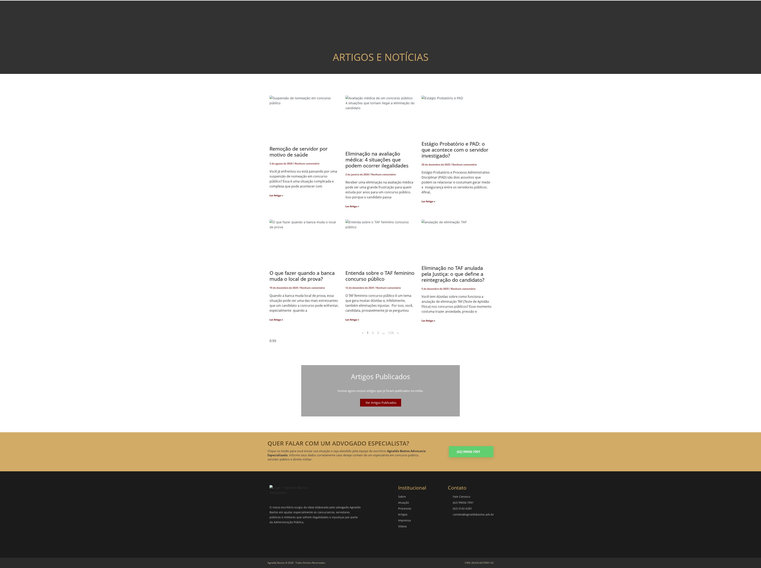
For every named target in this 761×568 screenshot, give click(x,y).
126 (391, 333)
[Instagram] (286, 537)
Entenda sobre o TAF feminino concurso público (379, 275)
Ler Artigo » (276, 195)
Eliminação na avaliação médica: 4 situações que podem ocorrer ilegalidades (376, 159)
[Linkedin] (298, 537)
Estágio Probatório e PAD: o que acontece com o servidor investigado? (455, 149)
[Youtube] (310, 537)
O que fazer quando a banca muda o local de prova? (302, 275)
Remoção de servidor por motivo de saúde (299, 151)
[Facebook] (274, 537)
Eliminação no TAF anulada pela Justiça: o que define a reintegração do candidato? (453, 273)
